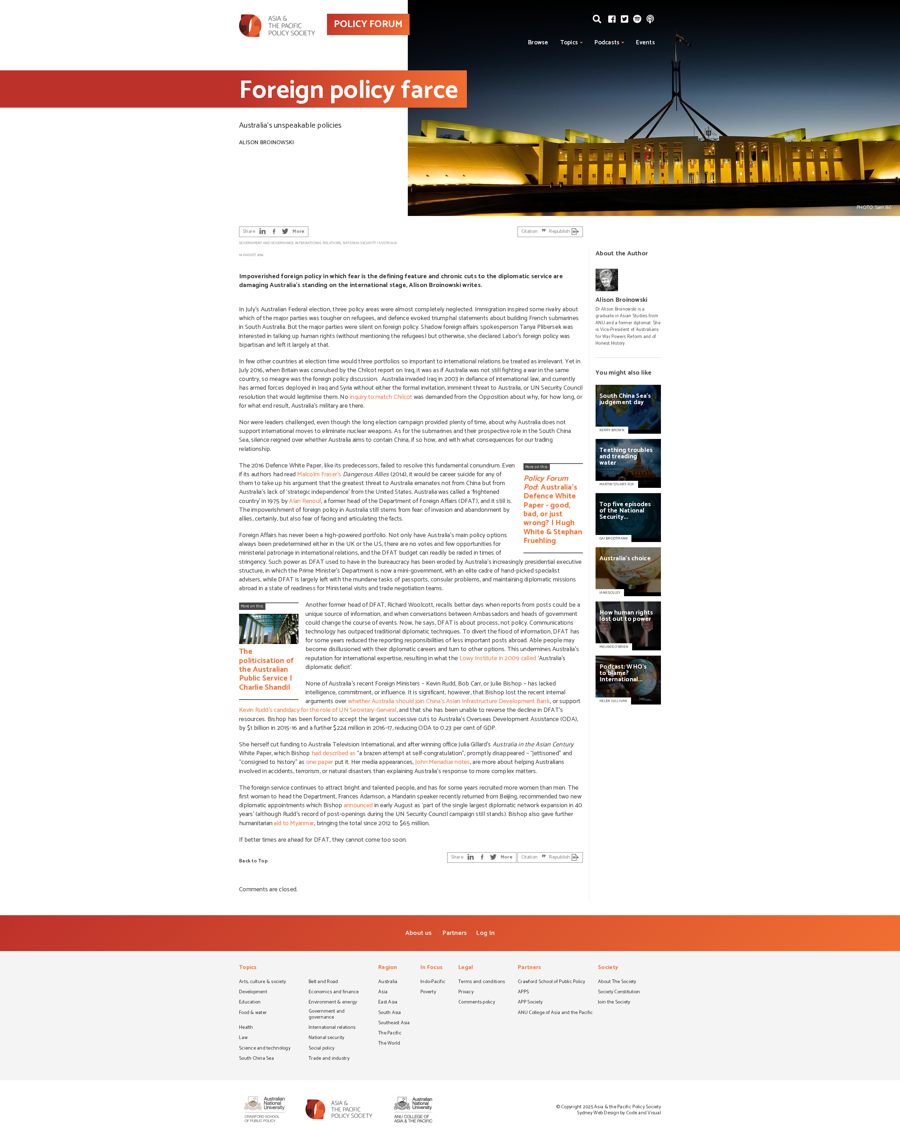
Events (645, 42)
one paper (319, 762)
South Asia (389, 1013)
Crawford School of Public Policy (551, 982)
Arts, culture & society (262, 982)
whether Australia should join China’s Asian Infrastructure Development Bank (449, 701)
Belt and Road (323, 982)
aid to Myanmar (294, 823)
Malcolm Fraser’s (319, 474)
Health (246, 1028)
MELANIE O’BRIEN (613, 647)
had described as (333, 753)
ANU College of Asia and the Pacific (555, 1013)
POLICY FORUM (368, 24)
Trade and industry (329, 1059)
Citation (530, 232)
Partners (454, 933)
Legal (465, 968)
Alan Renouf (305, 501)
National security (359, 243)
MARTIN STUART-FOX (616, 484)
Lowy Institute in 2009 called (497, 658)
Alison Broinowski (266, 142)
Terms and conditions (481, 982)
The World (389, 1043)
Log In (485, 933)
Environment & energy (333, 1002)
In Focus (431, 968)
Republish (560, 232)
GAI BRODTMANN (613, 538)
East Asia (387, 1002)
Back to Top (253, 861)
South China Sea (256, 1059)
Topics (569, 42)
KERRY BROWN (611, 430)
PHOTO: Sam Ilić (874, 208)
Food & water (253, 1013)
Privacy (466, 992)
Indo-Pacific (432, 982)
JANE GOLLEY (609, 592)
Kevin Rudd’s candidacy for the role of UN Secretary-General (318, 710)
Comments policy (476, 1002)
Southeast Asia (394, 1023)
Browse (538, 42)
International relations (318, 243)
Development (253, 992)
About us (418, 933)
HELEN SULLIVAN (613, 701)
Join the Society (614, 1002)
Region (387, 968)
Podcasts (606, 42)
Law (243, 1038)
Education (250, 1002)
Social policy (321, 1048)
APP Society (530, 1002)
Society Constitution (619, 992)
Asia (382, 992)
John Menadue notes (442, 762)
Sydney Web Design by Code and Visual (619, 1113)
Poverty (428, 992)
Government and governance (266, 243)
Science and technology (264, 1048)
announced (358, 805)
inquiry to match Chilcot (381, 397)
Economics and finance (334, 992)
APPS (523, 992)
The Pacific (389, 1033)
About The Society (617, 982)
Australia (388, 243)
